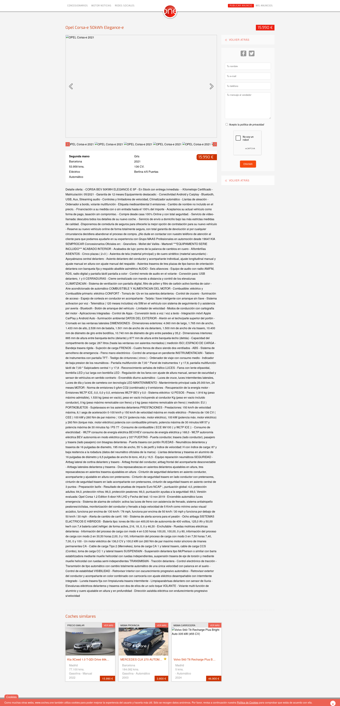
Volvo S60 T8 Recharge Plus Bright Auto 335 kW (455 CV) (210, 659)
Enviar (248, 164)
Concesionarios (77, 5)
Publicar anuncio (241, 5)
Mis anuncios (264, 5)
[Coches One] (170, 12)
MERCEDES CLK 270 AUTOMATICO (144, 659)
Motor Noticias (101, 5)
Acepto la (246, 124)
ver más (108, 625)
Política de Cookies (247, 702)
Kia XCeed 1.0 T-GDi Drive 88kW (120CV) (93, 659)
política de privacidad (252, 124)
